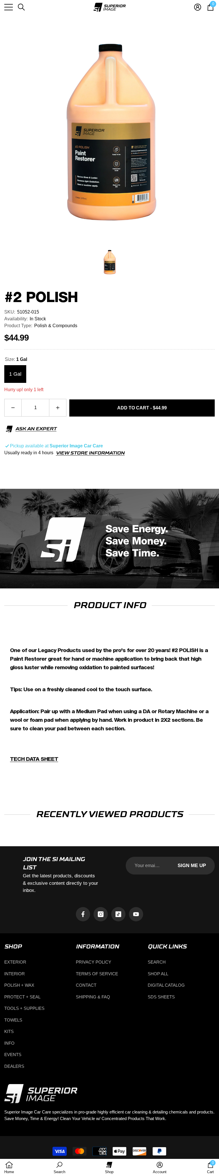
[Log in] (197, 7)
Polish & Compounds (55, 325)
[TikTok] (118, 914)
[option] (109, 134)
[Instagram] (101, 914)
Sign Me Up (192, 865)
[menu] (8, 7)
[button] (21, 7)
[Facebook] (83, 914)
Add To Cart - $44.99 (142, 407)
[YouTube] (136, 914)
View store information (90, 453)
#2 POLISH (41, 298)
